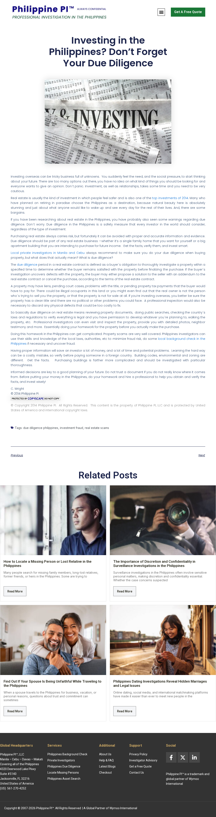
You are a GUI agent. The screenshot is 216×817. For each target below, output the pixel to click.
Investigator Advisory (143, 760)
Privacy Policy (138, 754)
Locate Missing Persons (63, 772)
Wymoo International (123, 808)
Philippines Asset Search (63, 778)
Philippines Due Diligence (63, 766)
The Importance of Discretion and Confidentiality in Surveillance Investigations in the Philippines (154, 563)
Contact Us (136, 772)
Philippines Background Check (67, 754)
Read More (15, 591)
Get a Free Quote (140, 766)
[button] (161, 12)
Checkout (105, 772)
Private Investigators (61, 760)
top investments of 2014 (169, 198)
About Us (105, 754)
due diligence (27, 265)
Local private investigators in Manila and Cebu (48, 253)
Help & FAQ (106, 760)
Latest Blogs (107, 766)
